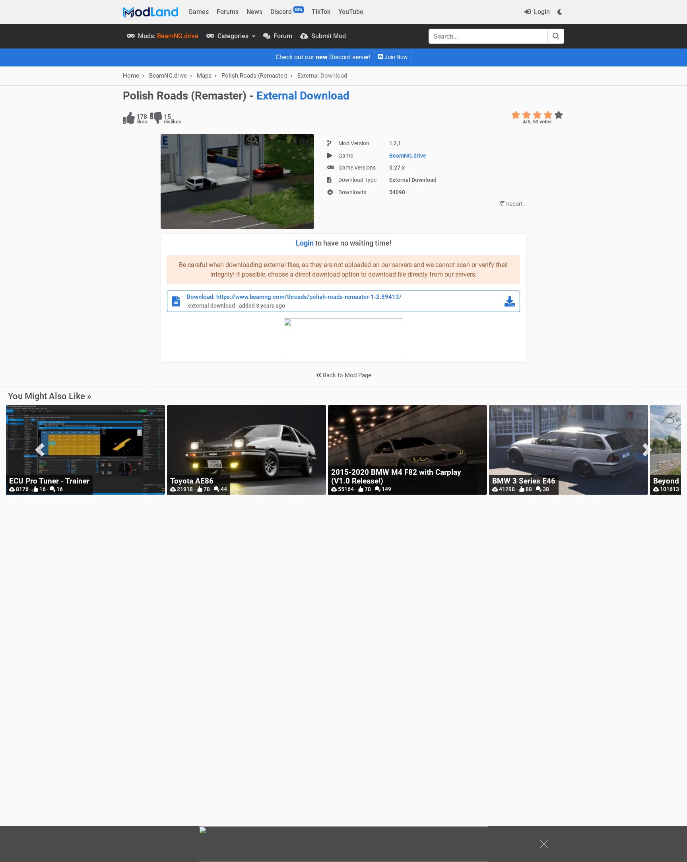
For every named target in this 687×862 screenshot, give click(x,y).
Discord (286, 12)
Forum (282, 36)
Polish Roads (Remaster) (254, 75)
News (254, 12)
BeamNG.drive (407, 155)
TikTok (321, 12)
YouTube (350, 12)
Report (514, 204)
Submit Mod (328, 36)
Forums (228, 12)
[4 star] (548, 115)
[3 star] (537, 115)
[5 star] (558, 115)
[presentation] (40, 450)
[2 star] (526, 115)
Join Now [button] (395, 57)
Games (198, 12)
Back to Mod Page (346, 375)
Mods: (167, 36)
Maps (204, 75)
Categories (233, 36)
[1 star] (515, 115)
